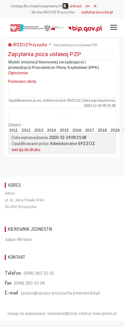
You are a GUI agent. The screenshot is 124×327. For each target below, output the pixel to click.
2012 (26, 130)
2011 (13, 130)
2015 (64, 130)
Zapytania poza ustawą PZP (44, 54)
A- (95, 6)
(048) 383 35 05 (39, 273)
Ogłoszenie (18, 73)
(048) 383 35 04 (29, 283)
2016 (76, 130)
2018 (102, 130)
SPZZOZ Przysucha (30, 44)
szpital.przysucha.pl (97, 12)
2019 (115, 130)
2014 (51, 130)
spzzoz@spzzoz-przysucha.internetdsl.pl (60, 292)
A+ (88, 6)
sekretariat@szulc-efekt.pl (69, 313)
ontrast (75, 6)
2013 (38, 130)
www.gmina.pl (105, 313)
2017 (89, 130)
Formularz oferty (22, 81)
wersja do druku (25, 149)
